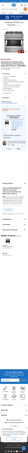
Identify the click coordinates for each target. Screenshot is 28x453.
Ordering (4, 415)
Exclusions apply (14, 376)
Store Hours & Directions (14, 420)
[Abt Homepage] (14, 5)
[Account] (21, 5)
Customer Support (7, 405)
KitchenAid (14, 103)
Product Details (6, 137)
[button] (14, 23)
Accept (14, 439)
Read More (8, 210)
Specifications (17, 135)
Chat (8, 422)
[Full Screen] (26, 51)
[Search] (25, 9)
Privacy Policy (15, 432)
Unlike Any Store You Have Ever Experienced (9, 1)
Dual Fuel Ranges (5, 29)
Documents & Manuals (8, 135)
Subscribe (23, 380)
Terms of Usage (6, 432)
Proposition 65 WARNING (19, 214)
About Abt (4, 410)
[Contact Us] (4, 145)
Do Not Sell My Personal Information (14, 447)
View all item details (7, 93)
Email (13, 144)
